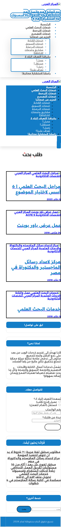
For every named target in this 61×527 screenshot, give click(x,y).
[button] (53, 12)
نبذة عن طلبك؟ (52, 417)
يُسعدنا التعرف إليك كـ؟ (47, 398)
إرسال (53, 427)
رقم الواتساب (53, 409)
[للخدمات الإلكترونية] (51, 4)
